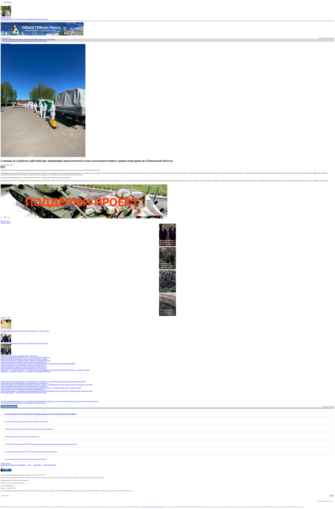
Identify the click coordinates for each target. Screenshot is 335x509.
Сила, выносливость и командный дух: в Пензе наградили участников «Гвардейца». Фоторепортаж (31, 451)
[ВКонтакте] (2, 167)
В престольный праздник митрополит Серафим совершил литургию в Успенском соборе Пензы (40, 414)
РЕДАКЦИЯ (37, 465)
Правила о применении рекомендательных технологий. (152, 506)
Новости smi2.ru (5, 43)
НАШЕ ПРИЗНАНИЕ (49, 465)
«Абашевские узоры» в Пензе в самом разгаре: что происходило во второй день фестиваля (29, 429)
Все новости (8, 2)
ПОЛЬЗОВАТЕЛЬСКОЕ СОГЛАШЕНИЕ (13, 465)
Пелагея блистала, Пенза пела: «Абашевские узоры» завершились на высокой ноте (26, 421)
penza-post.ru (16, 506)
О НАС (29, 465)
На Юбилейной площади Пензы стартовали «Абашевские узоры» (22, 436)
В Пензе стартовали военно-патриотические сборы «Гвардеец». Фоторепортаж (25, 459)
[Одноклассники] (4, 167)
